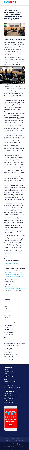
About (13, 438)
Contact (21, 440)
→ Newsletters (7, 315)
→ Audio (6, 313)
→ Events (6, 317)
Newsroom (7, 440)
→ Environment (7, 310)
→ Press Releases (8, 301)
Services (14, 440)
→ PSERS (6, 308)
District (19, 438)
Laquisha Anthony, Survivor (11, 263)
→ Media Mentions (8, 304)
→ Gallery (6, 319)
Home (7, 438)
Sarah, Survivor (8, 265)
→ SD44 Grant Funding (9, 322)
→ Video (6, 306)
